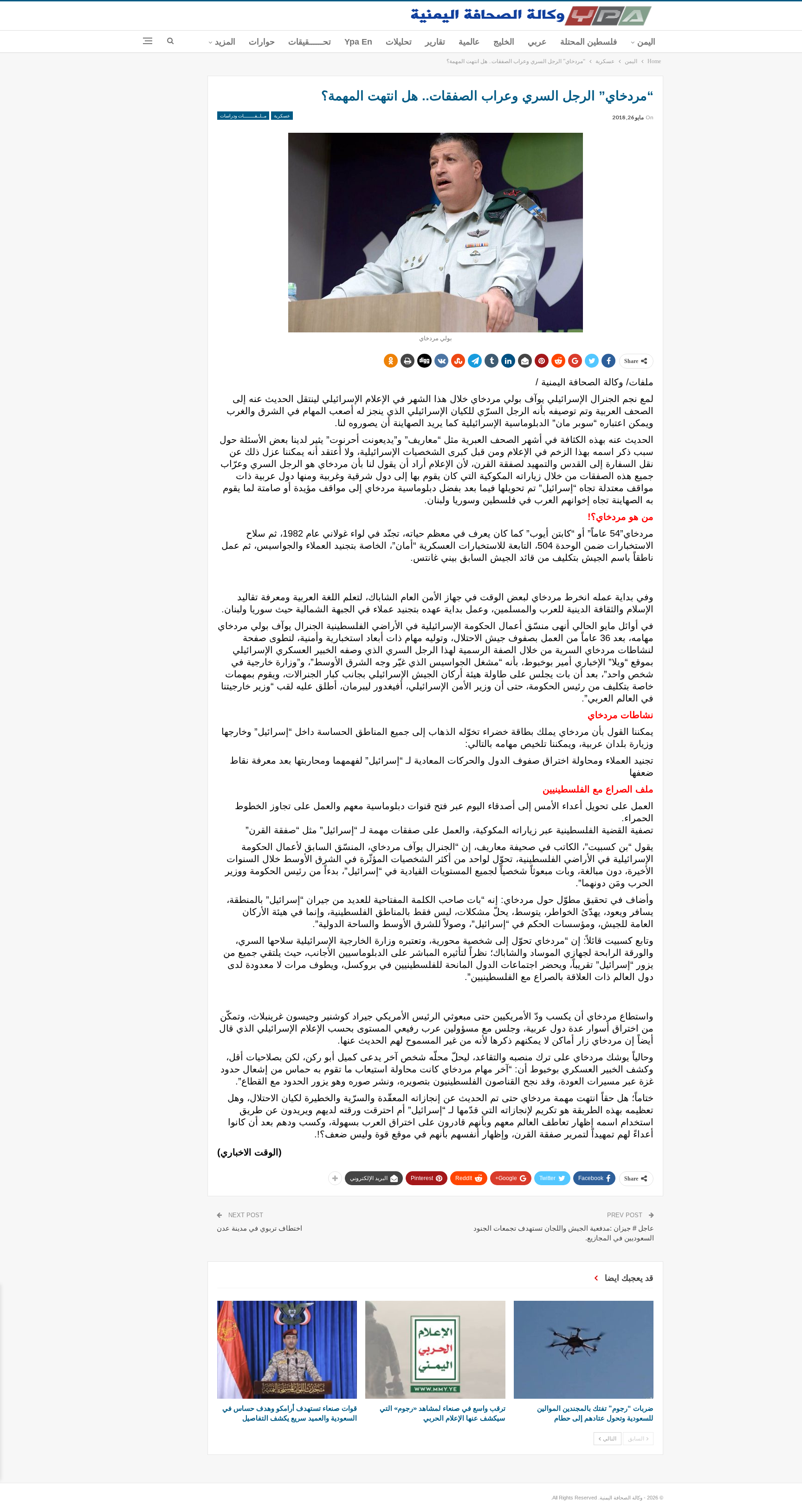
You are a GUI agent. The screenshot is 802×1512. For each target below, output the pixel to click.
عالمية (469, 41)
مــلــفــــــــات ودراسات (243, 115)
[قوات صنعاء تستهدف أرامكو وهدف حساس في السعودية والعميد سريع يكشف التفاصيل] (287, 1350)
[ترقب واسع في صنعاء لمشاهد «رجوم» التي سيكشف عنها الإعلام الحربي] (435, 1350)
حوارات (262, 41)
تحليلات (399, 41)
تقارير (435, 41)
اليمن (646, 41)
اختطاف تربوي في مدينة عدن (259, 1228)
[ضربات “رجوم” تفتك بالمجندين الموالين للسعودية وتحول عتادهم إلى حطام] (583, 1350)
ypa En (358, 41)
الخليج (503, 41)
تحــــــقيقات (309, 41)
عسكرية (282, 115)
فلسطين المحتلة (588, 41)
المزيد (225, 41)
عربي (537, 41)
